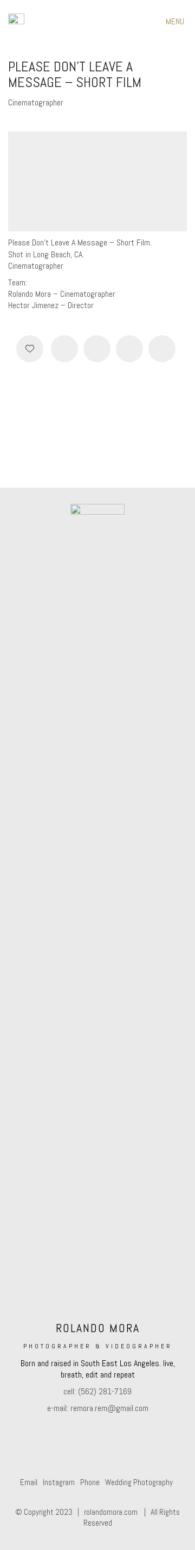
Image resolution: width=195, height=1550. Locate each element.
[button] (176, 21)
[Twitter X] (96, 348)
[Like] (29, 348)
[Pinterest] (129, 348)
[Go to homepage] (16, 22)
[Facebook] (64, 348)
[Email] (162, 348)
